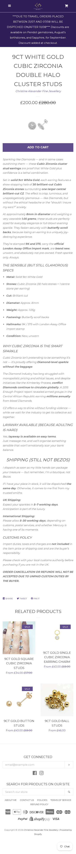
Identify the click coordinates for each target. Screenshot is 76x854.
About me (11, 800)
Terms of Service (60, 800)
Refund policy (39, 804)
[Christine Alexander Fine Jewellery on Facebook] (35, 773)
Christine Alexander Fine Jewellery (38, 91)
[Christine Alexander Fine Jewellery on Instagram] (41, 773)
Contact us (27, 800)
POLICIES (42, 800)
